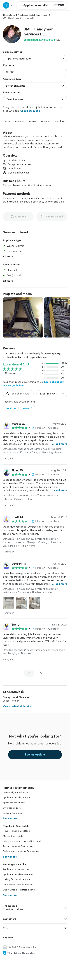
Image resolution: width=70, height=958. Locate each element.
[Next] (41, 673)
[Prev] (29, 673)
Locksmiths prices (12, 813)
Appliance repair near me (16, 869)
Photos (33, 121)
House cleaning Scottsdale (17, 831)
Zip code (8, 65)
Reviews (46, 121)
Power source (11, 92)
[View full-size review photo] (8, 603)
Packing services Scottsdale (17, 846)
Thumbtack (9, 15)
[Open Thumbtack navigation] (8, 5)
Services (19, 121)
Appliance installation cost (17, 797)
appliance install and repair (33, 15)
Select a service (12, 51)
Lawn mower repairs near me (18, 884)
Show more (10, 818)
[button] (12, 34)
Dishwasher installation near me (20, 890)
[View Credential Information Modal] (22, 692)
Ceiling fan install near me (16, 879)
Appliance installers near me (17, 874)
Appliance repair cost (14, 802)
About (6, 121)
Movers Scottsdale (13, 836)
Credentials (61, 121)
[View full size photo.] (23, 317)
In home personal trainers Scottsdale (22, 841)
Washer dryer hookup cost (17, 792)
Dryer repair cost (12, 808)
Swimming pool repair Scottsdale (21, 851)
